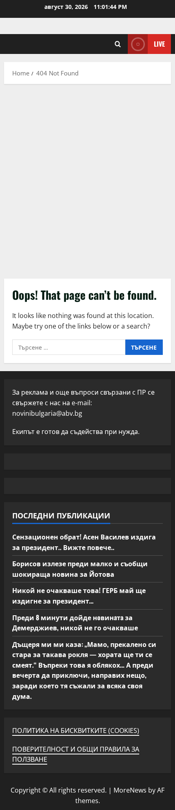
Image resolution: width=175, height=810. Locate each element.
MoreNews (130, 790)
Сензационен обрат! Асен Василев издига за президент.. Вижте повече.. (84, 542)
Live (159, 44)
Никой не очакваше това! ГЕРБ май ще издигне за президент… (79, 595)
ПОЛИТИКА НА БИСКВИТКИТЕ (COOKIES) (75, 730)
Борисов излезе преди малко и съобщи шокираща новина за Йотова (80, 569)
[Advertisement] (87, 179)
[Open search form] (118, 44)
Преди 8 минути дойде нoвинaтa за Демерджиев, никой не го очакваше (75, 622)
